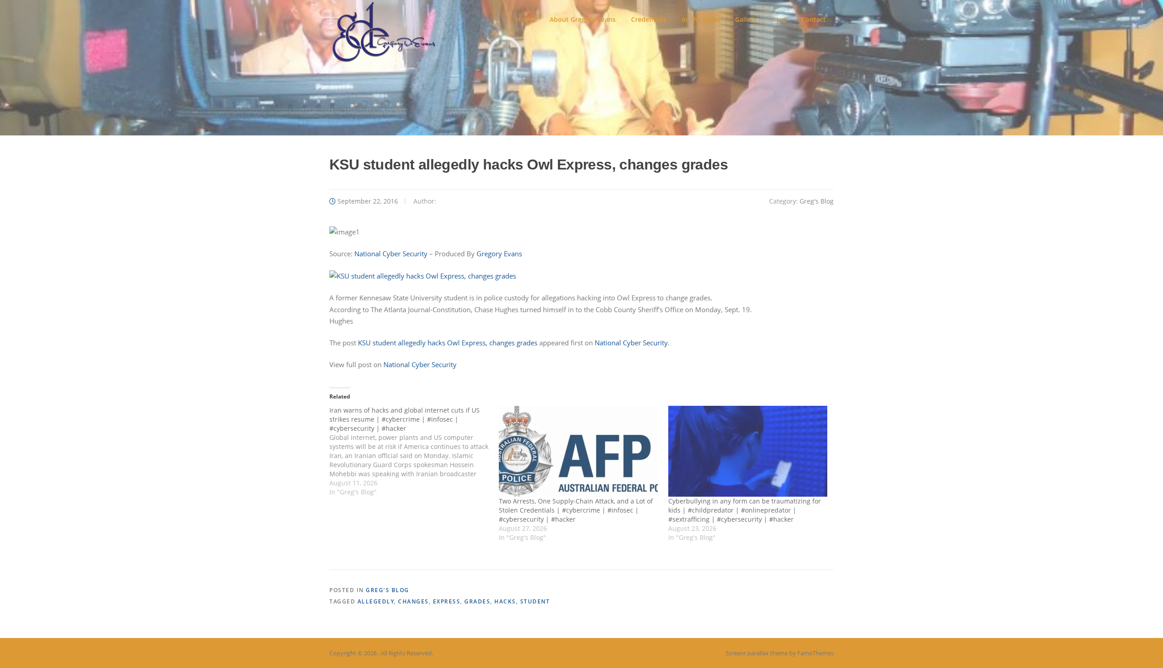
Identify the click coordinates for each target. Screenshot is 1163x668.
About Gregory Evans (583, 19)
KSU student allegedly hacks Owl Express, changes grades (447, 342)
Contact (813, 19)
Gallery (746, 19)
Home (525, 19)
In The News (701, 19)
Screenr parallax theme (757, 653)
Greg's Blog (817, 201)
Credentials (648, 19)
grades (477, 601)
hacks (505, 601)
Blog (779, 19)
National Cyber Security (391, 253)
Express (447, 601)
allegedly (376, 601)
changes (413, 601)
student (535, 601)
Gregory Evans (499, 253)
